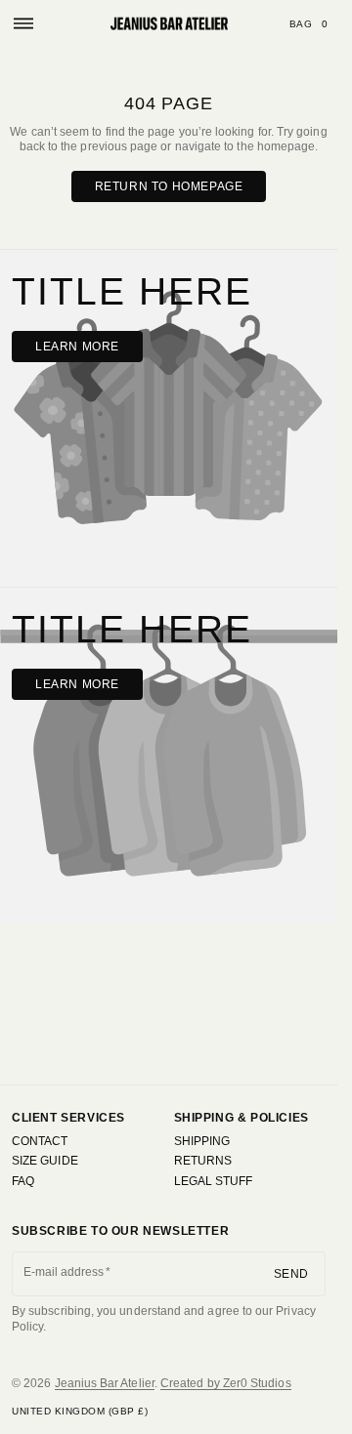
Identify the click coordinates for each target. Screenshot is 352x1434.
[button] (23, 23)
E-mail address (64, 1272)
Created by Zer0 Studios (225, 1383)
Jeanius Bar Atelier (104, 1383)
